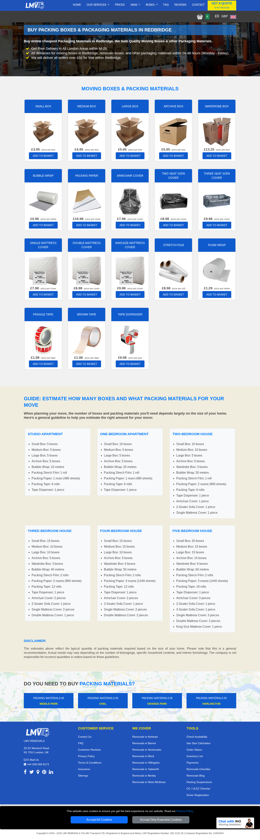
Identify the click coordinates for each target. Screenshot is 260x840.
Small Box (43, 106)
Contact (198, 4)
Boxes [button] (150, 4)
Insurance (84, 769)
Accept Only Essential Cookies (161, 819)
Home (77, 4)
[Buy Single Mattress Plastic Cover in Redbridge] (43, 270)
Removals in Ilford (143, 756)
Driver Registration (198, 795)
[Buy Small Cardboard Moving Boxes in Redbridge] (43, 131)
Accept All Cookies (99, 819)
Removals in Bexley (144, 775)
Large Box (130, 106)
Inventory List (195, 756)
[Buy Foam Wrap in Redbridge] (216, 270)
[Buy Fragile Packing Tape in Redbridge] (43, 339)
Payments (193, 762)
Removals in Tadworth (145, 769)
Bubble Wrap (43, 175)
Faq (166, 4)
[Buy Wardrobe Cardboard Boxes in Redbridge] (216, 131)
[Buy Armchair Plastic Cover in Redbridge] (130, 200)
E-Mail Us (32, 759)
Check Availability (197, 736)
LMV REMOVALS (71, 833)
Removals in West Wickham (149, 782)
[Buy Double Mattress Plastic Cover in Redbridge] (86, 270)
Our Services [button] (97, 4)
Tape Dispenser (130, 314)
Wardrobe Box (217, 106)
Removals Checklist (198, 769)
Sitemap (83, 775)
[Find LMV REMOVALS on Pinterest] (44, 772)
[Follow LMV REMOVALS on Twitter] (31, 772)
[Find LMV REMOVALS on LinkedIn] (51, 772)
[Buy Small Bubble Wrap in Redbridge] (43, 200)
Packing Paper (86, 175)
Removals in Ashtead (145, 736)
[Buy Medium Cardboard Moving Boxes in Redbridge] (86, 131)
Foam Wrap (217, 245)
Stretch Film (173, 245)
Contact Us (84, 736)
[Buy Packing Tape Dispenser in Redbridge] (130, 339)
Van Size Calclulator (199, 743)
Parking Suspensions (199, 782)
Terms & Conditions (89, 762)
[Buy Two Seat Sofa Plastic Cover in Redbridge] (173, 200)
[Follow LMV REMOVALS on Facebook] (25, 772)
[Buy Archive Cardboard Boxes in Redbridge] (173, 131)
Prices (120, 4)
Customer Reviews (89, 749)
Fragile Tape (43, 314)
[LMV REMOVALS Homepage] (35, 5)
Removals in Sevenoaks (146, 749)
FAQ (80, 743)
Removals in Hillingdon (146, 762)
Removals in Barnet (144, 743)
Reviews (180, 4)
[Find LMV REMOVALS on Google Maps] (38, 772)
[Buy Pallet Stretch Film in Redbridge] (173, 270)
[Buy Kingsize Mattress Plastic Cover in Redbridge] (130, 270)
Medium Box (86, 106)
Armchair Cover (130, 175)
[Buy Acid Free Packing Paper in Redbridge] (86, 200)
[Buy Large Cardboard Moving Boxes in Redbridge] (130, 131)
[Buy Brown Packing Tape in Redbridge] (86, 339)
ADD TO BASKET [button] (43, 155)
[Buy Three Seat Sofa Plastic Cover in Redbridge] (216, 200)
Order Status (194, 749)
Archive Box (173, 106)
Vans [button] (134, 4)
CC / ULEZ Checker (198, 788)
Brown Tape (86, 314)
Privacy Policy (184, 811)
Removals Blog (196, 775)
